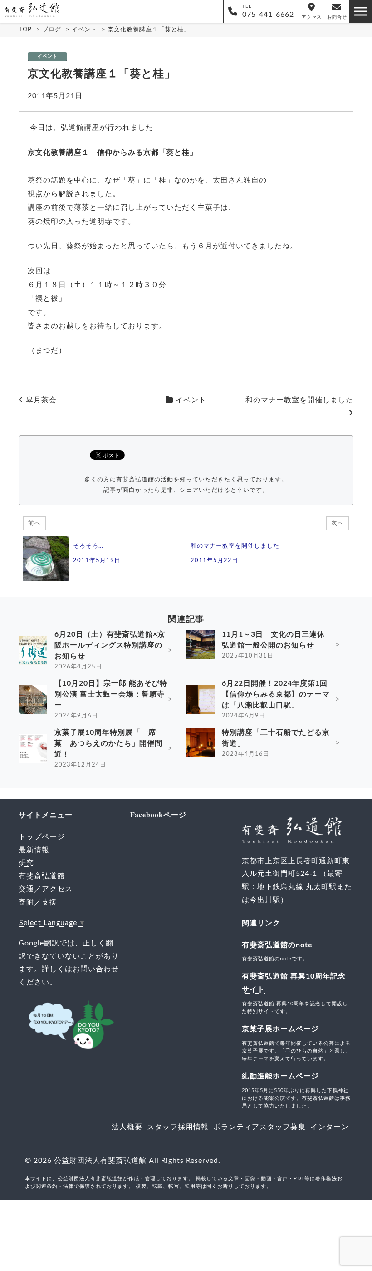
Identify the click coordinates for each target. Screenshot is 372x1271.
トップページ (42, 837)
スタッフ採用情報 (178, 1127)
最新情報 (34, 850)
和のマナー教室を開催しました (299, 400)
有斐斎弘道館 (42, 876)
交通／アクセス (46, 889)
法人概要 (127, 1127)
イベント (48, 56)
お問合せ (337, 17)
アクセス (312, 17)
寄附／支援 (38, 902)
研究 (26, 862)
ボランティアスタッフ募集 (259, 1127)
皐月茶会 (41, 400)
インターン (329, 1127)
